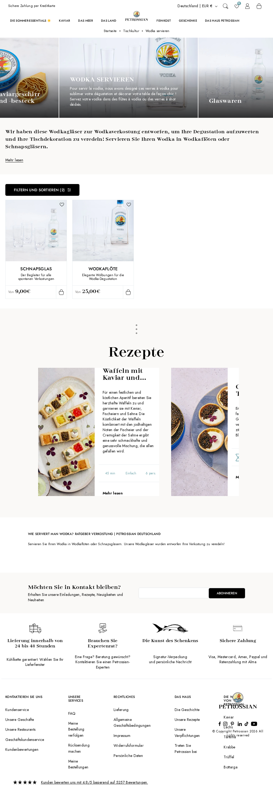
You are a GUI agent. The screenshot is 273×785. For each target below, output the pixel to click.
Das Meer (85, 20)
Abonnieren (227, 593)
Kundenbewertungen (21, 749)
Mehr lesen (14, 160)
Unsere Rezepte (187, 719)
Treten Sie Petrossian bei (186, 748)
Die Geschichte (187, 709)
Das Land (109, 20)
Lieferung (121, 709)
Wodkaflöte (103, 269)
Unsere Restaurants (20, 729)
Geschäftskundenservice (24, 739)
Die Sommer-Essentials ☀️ (30, 20)
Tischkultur (131, 31)
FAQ (72, 713)
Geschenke (188, 20)
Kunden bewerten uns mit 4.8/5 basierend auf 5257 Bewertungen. (94, 782)
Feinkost (163, 20)
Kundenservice (17, 709)
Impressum (122, 735)
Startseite (110, 31)
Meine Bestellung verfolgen (76, 729)
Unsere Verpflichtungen (187, 732)
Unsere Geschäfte (19, 719)
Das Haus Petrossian (222, 20)
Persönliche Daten (128, 755)
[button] (225, 6)
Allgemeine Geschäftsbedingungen (132, 722)
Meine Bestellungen (78, 764)
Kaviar (64, 20)
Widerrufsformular (129, 745)
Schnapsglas (36, 269)
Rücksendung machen (79, 748)
